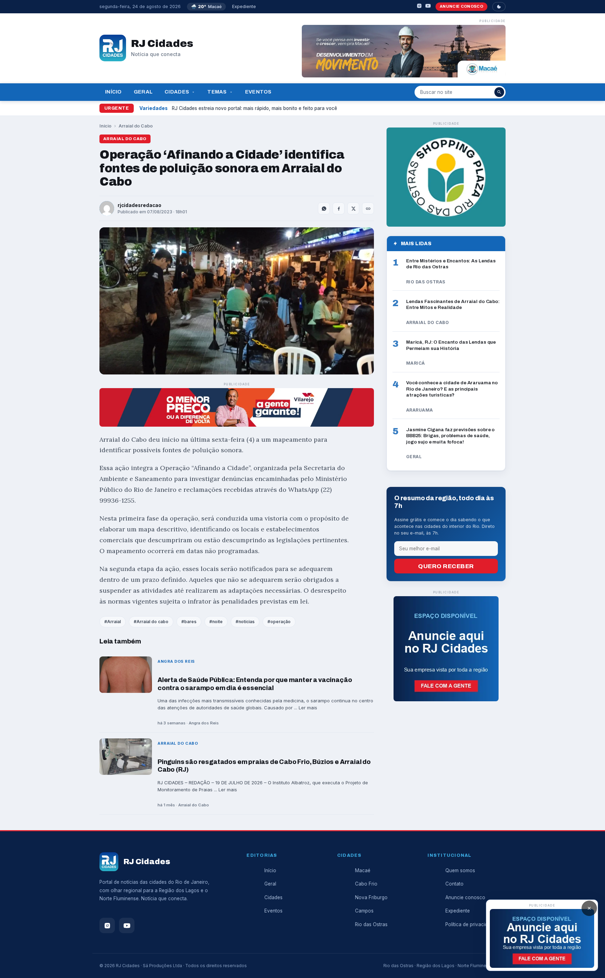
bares (190, 621)
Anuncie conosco (461, 6)
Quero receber (446, 566)
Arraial (114, 621)
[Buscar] (499, 92)
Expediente (244, 6)
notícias (246, 621)
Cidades (177, 92)
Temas (217, 92)
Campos (364, 911)
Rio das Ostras (371, 924)
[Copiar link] (368, 208)
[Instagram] (419, 7)
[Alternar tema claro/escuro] (499, 6)
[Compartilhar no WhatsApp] (324, 208)
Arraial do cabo (152, 621)
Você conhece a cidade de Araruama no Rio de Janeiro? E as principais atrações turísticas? (452, 389)
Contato (454, 884)
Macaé (362, 870)
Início (113, 92)
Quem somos (460, 870)
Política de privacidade (470, 924)
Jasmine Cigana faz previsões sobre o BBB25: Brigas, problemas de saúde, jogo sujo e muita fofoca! (450, 436)
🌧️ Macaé (206, 6)
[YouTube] (428, 7)
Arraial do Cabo (136, 126)
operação (280, 621)
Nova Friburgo (371, 897)
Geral (143, 92)
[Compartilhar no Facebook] (339, 208)
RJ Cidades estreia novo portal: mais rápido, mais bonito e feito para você (254, 108)
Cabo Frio (366, 884)
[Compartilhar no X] (353, 208)
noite (217, 621)
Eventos (258, 92)
